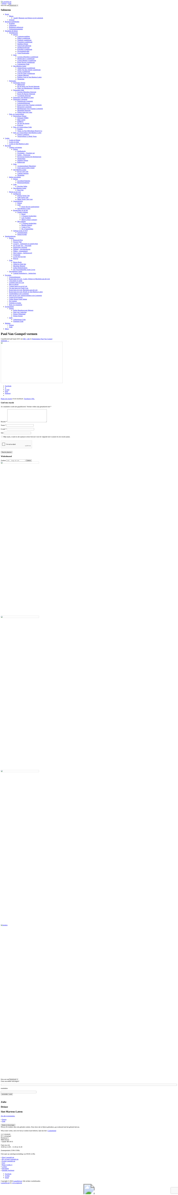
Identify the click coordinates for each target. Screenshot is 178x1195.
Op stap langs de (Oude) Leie (18, 288)
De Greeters (13, 301)
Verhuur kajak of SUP (20, 231)
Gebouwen (12, 25)
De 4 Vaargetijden (27, 229)
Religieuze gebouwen (16, 27)
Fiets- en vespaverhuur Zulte (22, 127)
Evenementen (9, 306)
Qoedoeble (16, 255)
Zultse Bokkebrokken (20, 268)
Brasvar (15, 258)
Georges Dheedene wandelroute (27, 57)
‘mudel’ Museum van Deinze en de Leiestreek (28, 18)
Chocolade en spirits (15, 281)
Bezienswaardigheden (12, 22)
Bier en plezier (14, 284)
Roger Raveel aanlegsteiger (30, 207)
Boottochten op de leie (20, 210)
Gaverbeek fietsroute (24, 96)
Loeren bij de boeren (16, 297)
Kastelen (12, 23)
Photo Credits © (7, 1165)
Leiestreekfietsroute (23, 103)
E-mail (3, 429)
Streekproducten (10, 236)
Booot (23, 214)
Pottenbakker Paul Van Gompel (42, 339)
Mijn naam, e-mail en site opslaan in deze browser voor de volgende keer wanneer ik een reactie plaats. (36, 437)
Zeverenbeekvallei (23, 51)
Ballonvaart (21, 162)
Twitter (7, 1176)
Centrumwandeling (23, 36)
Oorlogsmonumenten (16, 29)
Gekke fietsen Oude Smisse (18, 299)
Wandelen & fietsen (11, 31)
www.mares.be (17, 1183)
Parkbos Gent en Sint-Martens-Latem (29, 77)
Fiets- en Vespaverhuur (16, 114)
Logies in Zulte (14, 142)
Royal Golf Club (22, 171)
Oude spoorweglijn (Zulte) (26, 168)
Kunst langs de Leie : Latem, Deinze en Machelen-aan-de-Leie (29, 279)
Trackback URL (29, 399)
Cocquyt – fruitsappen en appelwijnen (25, 244)
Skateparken (21, 158)
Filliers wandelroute (23, 38)
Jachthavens (17, 194)
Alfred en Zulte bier (19, 264)
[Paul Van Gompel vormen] (32, 382)
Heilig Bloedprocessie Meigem (23, 310)
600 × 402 (26, 339)
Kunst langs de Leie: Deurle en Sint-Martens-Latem (26, 292)
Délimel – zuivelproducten (21, 249)
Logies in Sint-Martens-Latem (19, 144)
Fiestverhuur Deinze (19, 116)
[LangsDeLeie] (6, 2)
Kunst (7, 14)
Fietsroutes (12, 81)
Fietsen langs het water (24, 112)
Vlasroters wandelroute (24, 42)
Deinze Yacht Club (23, 195)
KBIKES (20, 121)
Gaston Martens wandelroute (26, 60)
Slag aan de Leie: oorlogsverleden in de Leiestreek (25, 295)
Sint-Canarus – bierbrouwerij (22, 253)
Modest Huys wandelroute (26, 59)
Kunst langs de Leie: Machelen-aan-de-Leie (23, 290)
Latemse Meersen (23, 75)
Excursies (8, 275)
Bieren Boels (17, 262)
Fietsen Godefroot (23, 134)
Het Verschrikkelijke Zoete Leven (24, 269)
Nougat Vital (17, 242)
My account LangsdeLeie (10, 1159)
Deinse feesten (18, 316)
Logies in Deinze (14, 140)
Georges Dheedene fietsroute (26, 92)
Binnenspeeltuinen (23, 183)
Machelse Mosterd (19, 266)
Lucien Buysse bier (19, 257)
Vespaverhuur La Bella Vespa (27, 136)
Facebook (8, 1174)
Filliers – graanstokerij (20, 251)
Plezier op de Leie (15, 192)
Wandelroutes (13, 33)
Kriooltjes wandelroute (24, 49)
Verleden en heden (15, 303)
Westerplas (20, 79)
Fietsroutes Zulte (18, 90)
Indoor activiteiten (15, 177)
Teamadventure (22, 232)
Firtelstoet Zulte (18, 321)
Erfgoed (11, 20)
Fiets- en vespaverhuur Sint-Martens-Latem (27, 133)
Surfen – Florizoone (23, 155)
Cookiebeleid (51, 1131)
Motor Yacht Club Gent (25, 199)
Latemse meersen (23, 173)
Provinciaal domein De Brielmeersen (29, 157)
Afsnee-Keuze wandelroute (26, 68)
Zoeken (3, 460)
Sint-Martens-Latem (19, 66)
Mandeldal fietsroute (24, 110)
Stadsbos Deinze (22, 44)
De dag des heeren (23, 123)
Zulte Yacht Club (22, 197)
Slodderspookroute (23, 47)
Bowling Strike (22, 186)
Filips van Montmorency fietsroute (28, 88)
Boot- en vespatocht (15, 305)
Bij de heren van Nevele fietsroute (28, 86)
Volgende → (5, 341)
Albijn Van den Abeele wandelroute (29, 70)
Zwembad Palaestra (23, 181)
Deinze (4, 3)
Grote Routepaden (23, 53)
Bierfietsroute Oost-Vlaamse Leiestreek (30, 108)
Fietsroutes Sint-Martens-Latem (23, 97)
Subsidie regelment (8, 1170)
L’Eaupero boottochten (28, 216)
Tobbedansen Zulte (19, 319)
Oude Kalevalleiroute (24, 46)
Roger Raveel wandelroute (26, 62)
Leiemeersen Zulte (23, 64)
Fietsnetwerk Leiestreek (25, 101)
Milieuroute (21, 84)
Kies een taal (5, 5)
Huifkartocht (21, 151)
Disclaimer (5, 1168)
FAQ (3, 1163)
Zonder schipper (22, 212)
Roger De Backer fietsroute (26, 94)
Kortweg (20, 125)
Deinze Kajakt (22, 234)
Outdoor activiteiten (15, 147)
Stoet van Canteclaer (20, 312)
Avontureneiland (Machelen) (26, 166)
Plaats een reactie (6, 399)
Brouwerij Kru (18, 240)
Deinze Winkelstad (19, 314)
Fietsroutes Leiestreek (20, 99)
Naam (3, 425)
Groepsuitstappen (14, 277)
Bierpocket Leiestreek (24, 107)
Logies (7, 138)
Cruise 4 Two (25, 227)
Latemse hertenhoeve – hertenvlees (24, 273)
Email (7, 1177)
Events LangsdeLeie (8, 1161)
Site (2, 433)
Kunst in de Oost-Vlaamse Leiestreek (29, 105)
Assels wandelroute (23, 71)
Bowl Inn (20, 190)
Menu (7, 329)
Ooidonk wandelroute (24, 40)
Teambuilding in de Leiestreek (19, 294)
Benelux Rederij (26, 225)
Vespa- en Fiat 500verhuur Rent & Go (29, 131)
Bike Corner (21, 120)
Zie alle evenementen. (8, 1116)
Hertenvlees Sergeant (20, 247)
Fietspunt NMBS (22, 118)
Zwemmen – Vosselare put (26, 153)
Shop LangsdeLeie (8, 1157)
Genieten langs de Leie (16, 282)
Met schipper (21, 221)
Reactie (4, 422)
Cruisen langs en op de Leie (18, 286)
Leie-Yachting (26, 218)
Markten (7, 323)
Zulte (9, 3)
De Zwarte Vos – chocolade (22, 245)
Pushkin (20, 129)
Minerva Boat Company (29, 220)
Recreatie (8, 145)
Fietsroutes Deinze (19, 83)
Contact (4, 1167)
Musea (11, 16)
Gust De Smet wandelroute (26, 73)
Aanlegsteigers (18, 201)
